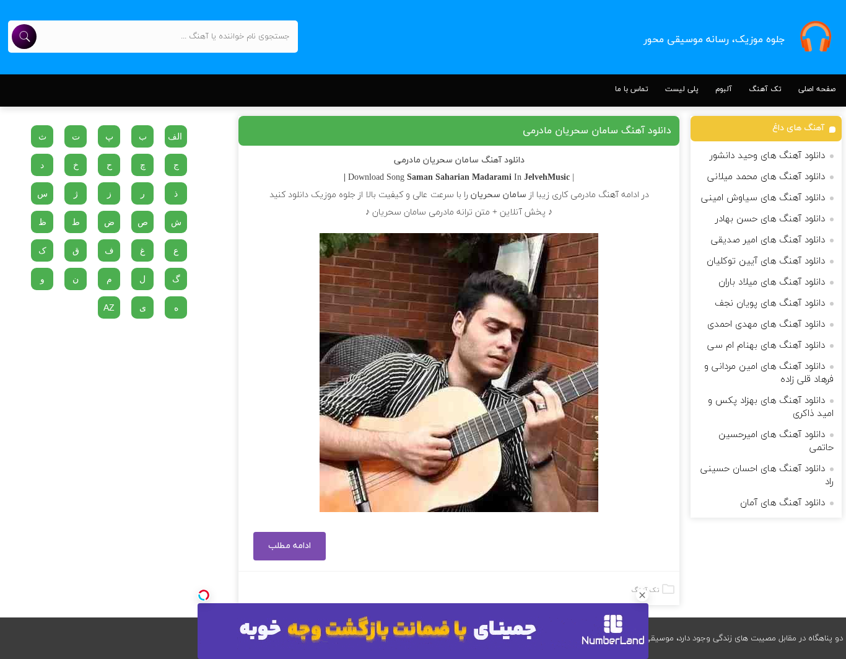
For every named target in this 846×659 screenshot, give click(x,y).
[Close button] (642, 595)
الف (175, 136)
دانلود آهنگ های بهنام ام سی (766, 345)
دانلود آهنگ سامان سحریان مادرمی (597, 131)
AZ (109, 307)
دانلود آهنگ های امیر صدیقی (768, 240)
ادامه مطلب (289, 546)
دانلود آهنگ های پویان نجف (770, 303)
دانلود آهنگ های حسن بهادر (770, 219)
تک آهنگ (765, 89)
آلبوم (723, 89)
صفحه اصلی (816, 89)
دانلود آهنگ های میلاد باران (771, 282)
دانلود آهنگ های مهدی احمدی (766, 324)
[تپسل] (204, 595)
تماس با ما (631, 89)
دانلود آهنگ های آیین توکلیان (766, 261)
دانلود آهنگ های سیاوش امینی (763, 198)
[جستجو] (24, 36)
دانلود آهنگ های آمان (782, 503)
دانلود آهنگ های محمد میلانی (766, 177)
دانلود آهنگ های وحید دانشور (767, 155)
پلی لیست (682, 89)
